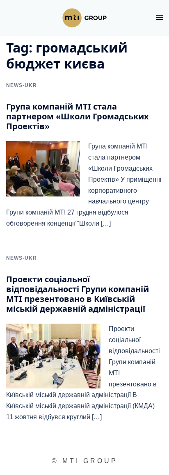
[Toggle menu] (159, 17)
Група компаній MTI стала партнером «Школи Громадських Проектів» (77, 116)
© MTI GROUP (85, 460)
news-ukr (21, 85)
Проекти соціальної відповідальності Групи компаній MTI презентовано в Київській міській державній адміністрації (77, 294)
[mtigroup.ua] (84, 17)
